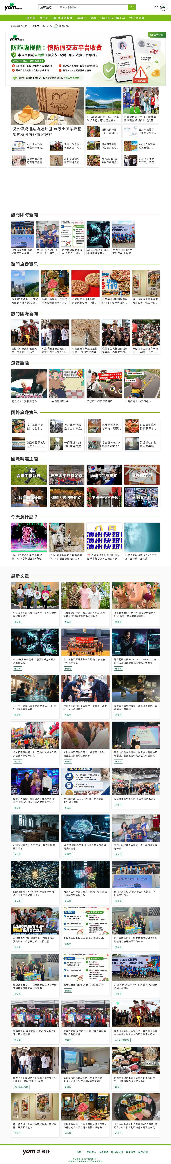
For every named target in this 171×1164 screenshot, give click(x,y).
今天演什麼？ (24, 517)
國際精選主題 (24, 459)
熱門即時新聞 (24, 215)
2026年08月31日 (20, 26)
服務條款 (104, 1152)
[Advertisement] (85, 190)
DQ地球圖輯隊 (63, 18)
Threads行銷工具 (112, 18)
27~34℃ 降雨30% (55, 25)
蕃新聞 (31, 18)
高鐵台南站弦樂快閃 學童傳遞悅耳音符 (135, 798)
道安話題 (20, 363)
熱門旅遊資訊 (24, 264)
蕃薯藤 (13, 6)
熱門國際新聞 (24, 313)
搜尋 (93, 18)
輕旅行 (44, 18)
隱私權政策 (117, 1152)
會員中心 (91, 1152)
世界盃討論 (137, 18)
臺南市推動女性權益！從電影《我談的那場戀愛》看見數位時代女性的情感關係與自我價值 (135, 755)
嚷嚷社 (81, 18)
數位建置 (131, 1152)
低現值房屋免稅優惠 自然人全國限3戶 (84, 938)
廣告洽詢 (143, 1152)
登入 (156, 7)
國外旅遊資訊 (24, 412)
